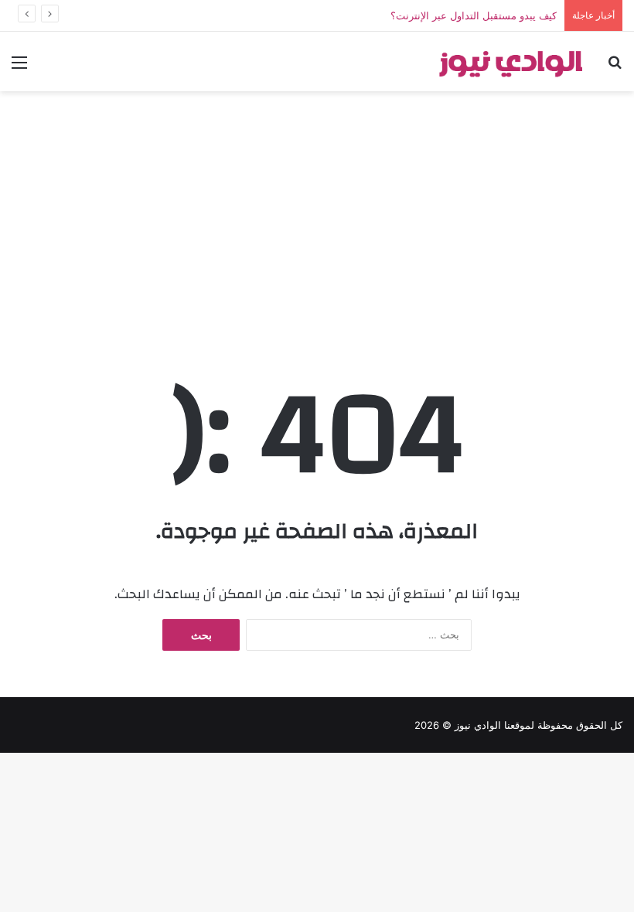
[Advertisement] (317, 222)
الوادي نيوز (478, 725)
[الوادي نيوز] (510, 61)
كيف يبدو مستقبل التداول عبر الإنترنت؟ (473, 15)
